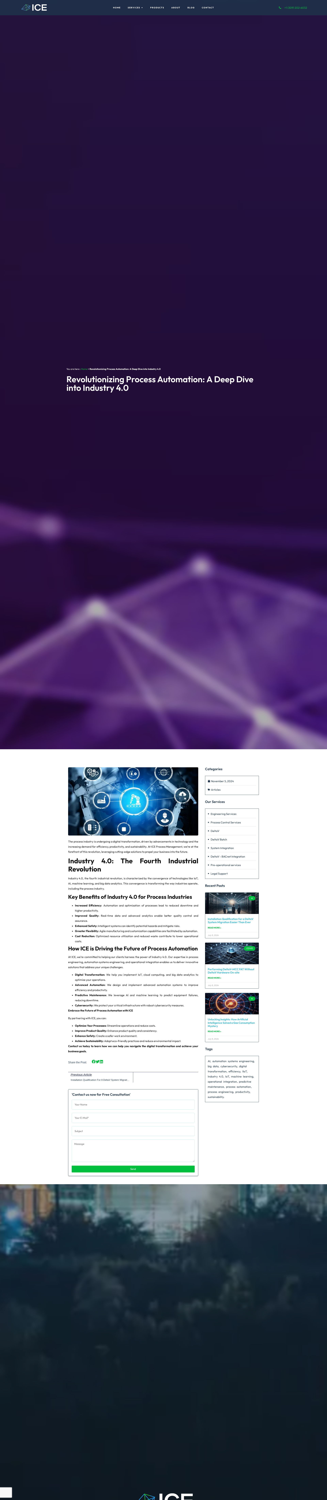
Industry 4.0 (215, 1076)
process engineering (220, 1091)
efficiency (234, 1071)
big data (213, 1066)
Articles (216, 789)
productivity (242, 1091)
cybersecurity (229, 1066)
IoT (227, 1076)
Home (84, 369)
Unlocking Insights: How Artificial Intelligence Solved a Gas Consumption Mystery (231, 1023)
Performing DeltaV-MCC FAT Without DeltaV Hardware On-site (231, 970)
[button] (94, 1062)
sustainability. (216, 1097)
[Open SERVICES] (142, 7)
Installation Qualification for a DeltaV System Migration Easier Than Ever (230, 920)
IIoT (244, 1071)
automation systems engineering (233, 1061)
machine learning (242, 1076)
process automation (238, 1086)
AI (209, 1061)
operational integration (222, 1081)
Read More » (214, 927)
